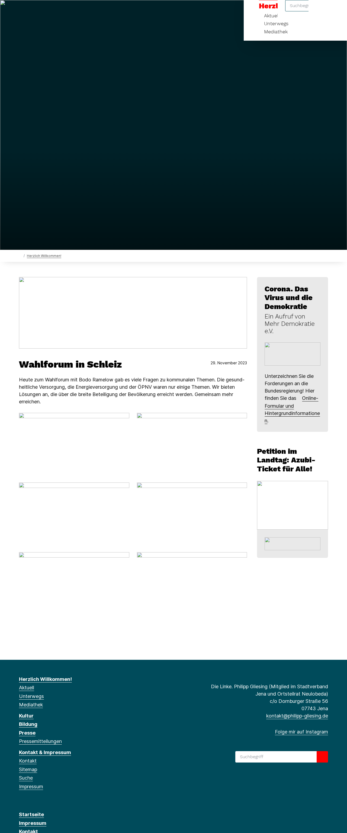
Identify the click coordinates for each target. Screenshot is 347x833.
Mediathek (276, 31)
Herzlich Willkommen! (44, 256)
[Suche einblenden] (319, 11)
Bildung (28, 724)
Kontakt (28, 761)
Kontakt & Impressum (45, 752)
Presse (27, 733)
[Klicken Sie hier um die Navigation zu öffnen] (335, 11)
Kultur (26, 716)
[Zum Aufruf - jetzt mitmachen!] (292, 353)
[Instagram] (22, 11)
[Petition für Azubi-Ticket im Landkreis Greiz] (292, 505)
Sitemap (28, 769)
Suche (26, 778)
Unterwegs (276, 23)
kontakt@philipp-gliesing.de (297, 716)
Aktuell (26, 687)
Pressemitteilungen (40, 741)
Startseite (31, 814)
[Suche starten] (322, 757)
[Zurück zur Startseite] (20, 255)
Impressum (31, 786)
